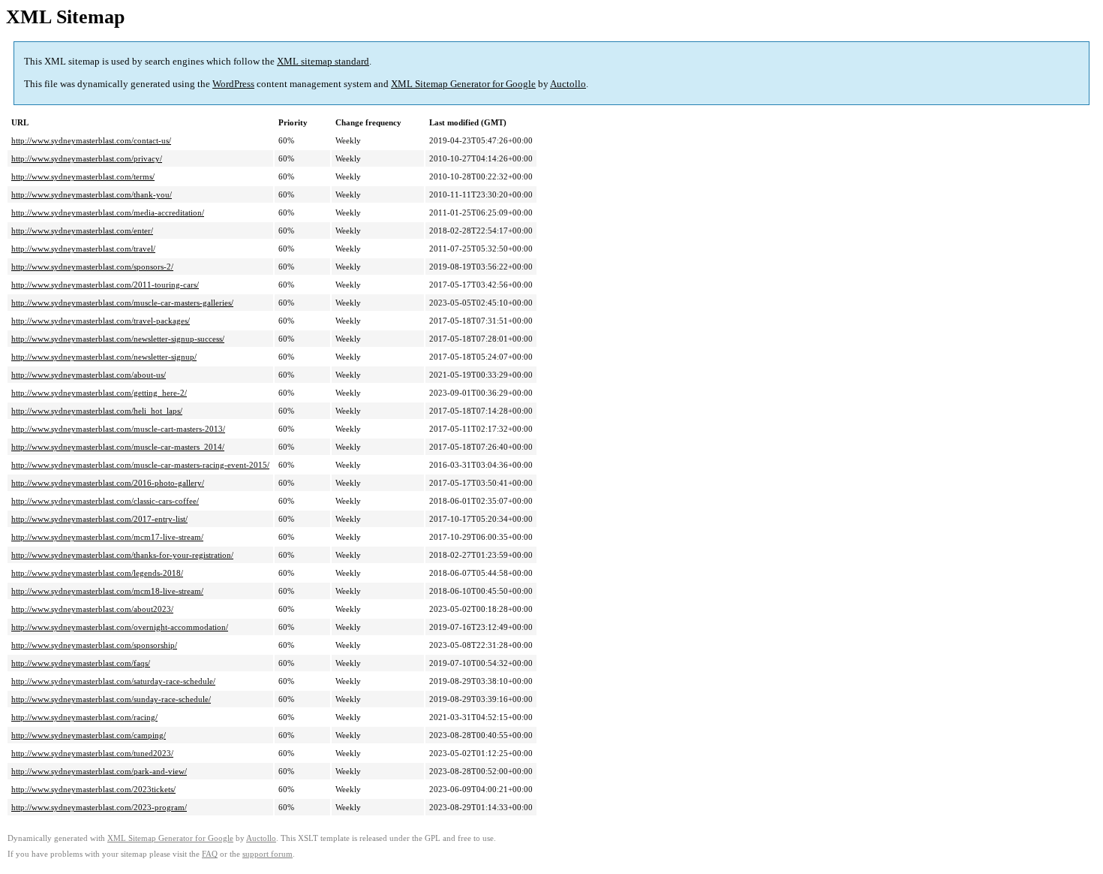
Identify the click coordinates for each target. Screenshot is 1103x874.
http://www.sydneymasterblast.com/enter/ (82, 230)
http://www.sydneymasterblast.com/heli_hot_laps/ (96, 410)
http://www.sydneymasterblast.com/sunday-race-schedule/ (111, 699)
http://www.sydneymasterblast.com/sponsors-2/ (92, 266)
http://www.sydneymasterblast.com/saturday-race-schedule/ (113, 681)
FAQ (210, 854)
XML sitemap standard (323, 61)
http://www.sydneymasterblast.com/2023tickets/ (93, 789)
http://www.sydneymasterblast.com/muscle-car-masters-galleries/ (122, 302)
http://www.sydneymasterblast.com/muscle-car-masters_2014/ (117, 446)
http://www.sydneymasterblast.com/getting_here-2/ (99, 392)
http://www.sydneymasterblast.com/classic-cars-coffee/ (105, 500)
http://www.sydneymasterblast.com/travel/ (83, 248)
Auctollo (568, 83)
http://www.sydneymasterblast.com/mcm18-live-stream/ (107, 590)
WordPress (233, 83)
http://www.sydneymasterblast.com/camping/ (88, 735)
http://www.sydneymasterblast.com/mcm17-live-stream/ (107, 536)
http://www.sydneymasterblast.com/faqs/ (80, 663)
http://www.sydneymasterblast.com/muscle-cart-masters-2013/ (118, 428)
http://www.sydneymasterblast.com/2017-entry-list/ (99, 518)
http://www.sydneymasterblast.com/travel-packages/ (100, 320)
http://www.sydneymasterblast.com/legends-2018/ (97, 572)
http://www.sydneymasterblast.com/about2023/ (92, 608)
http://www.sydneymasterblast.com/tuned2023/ (92, 753)
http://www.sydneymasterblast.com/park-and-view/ (99, 771)
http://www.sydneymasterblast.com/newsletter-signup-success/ (117, 338)
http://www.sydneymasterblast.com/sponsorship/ (94, 644)
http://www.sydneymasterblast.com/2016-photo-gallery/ (107, 482)
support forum (267, 854)
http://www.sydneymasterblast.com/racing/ (84, 717)
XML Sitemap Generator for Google (463, 83)
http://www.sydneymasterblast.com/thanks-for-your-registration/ (122, 554)
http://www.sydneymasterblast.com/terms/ (83, 176)
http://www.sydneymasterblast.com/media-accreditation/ (107, 212)
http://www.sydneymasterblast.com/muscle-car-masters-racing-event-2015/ (140, 464)
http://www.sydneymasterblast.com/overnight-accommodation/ (119, 626)
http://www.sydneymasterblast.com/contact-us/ (91, 140)
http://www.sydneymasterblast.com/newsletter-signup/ (104, 356)
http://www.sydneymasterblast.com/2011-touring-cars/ (105, 284)
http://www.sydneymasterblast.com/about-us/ (88, 374)
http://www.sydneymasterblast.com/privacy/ (86, 158)
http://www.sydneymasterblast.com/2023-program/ (99, 807)
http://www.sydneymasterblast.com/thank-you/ (91, 194)
